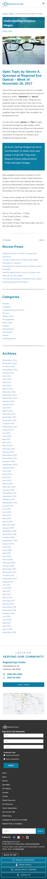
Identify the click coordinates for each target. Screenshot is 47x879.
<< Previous (6, 240)
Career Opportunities (9, 808)
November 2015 (9, 632)
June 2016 (6, 620)
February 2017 (8, 601)
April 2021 (6, 443)
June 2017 (6, 588)
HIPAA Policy (7, 816)
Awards (5, 304)
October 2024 (8, 366)
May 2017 (6, 591)
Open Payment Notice (33, 844)
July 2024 (6, 376)
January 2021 (8, 452)
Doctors (5, 781)
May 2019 (6, 515)
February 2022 (9, 414)
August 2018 (8, 544)
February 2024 (9, 392)
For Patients (6, 788)
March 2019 (7, 522)
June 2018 (6, 550)
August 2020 (8, 468)
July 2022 (6, 408)
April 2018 (6, 556)
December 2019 (9, 493)
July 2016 (6, 616)
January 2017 (8, 604)
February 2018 (8, 563)
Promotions (7, 332)
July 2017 (6, 585)
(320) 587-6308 (14, 674)
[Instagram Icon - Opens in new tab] (19, 837)
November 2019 (9, 496)
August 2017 (7, 582)
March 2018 (7, 560)
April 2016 (6, 626)
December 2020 (9, 455)
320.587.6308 (19, 849)
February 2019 (8, 525)
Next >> (42, 240)
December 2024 (9, 360)
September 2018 (9, 541)
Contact (5, 796)
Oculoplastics (8, 319)
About (4, 777)
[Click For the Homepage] (10, 727)
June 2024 (7, 379)
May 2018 (6, 553)
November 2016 (9, 610)
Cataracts (6, 307)
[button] (43, 3)
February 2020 (9, 487)
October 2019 (8, 499)
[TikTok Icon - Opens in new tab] (28, 837)
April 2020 (6, 480)
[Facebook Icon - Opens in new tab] (15, 837)
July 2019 (6, 509)
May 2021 (6, 439)
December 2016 (9, 607)
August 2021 (7, 430)
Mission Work (8, 316)
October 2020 (8, 461)
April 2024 (6, 386)
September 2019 (9, 503)
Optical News (8, 329)
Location (5, 792)
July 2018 (6, 547)
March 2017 (7, 598)
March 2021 (7, 446)
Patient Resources (8, 800)
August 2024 (8, 373)
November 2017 (9, 572)
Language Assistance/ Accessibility (14, 820)
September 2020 (9, 465)
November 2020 (9, 458)
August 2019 (7, 506)
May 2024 (6, 382)
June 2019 (6, 512)
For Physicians (7, 804)
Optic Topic (7, 31)
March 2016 (7, 629)
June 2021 (6, 436)
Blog (11, 14)
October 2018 (8, 537)
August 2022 (8, 405)
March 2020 (7, 484)
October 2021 (8, 424)
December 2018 (9, 531)
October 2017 (8, 575)
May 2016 (6, 623)
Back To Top (10, 855)
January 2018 (8, 566)
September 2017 (9, 579)
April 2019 (6, 518)
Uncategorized (9, 338)
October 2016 (8, 613)
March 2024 (7, 389)
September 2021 (9, 427)
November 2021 (9, 420)
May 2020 (6, 477)
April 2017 (6, 594)
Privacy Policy (19, 844)
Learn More (23, 684)
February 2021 (8, 449)
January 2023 (8, 401)
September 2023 (9, 398)
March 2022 (7, 411)
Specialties (6, 785)
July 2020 (6, 471)
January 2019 (8, 528)
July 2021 (6, 433)
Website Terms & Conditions (12, 824)
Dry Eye (5, 313)
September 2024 (9, 370)
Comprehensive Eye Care (13, 310)
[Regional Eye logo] (13, 3)
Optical (5, 326)
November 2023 (9, 395)
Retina (5, 335)
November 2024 (9, 363)
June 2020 (7, 474)
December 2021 (9, 417)
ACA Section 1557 (8, 812)
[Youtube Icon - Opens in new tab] (24, 837)
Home (5, 14)
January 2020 (8, 490)
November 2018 (9, 534)
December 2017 (9, 569)
